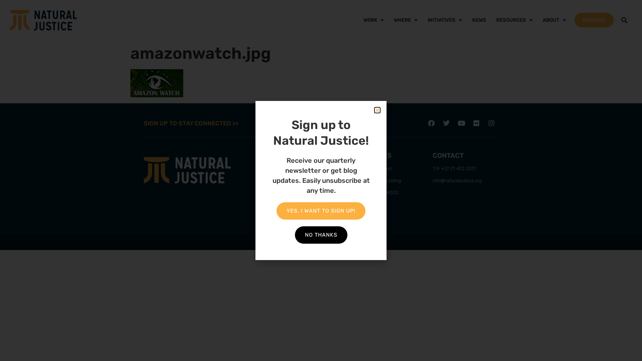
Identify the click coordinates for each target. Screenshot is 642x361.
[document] (321, 180)
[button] (377, 110)
